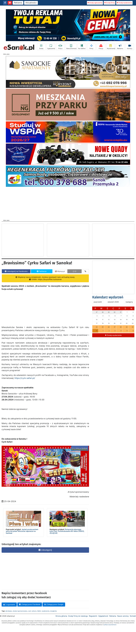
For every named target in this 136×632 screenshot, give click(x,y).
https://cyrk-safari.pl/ (25, 378)
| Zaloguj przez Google (54, 604)
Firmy (91, 48)
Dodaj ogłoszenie (95, 3)
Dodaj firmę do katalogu (78, 616)
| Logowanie (10, 604)
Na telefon (81, 48)
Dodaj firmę (110, 3)
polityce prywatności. (110, 624)
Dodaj (41, 48)
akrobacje (8, 611)
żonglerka (53, 611)
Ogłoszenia (51, 48)
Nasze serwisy (123, 616)
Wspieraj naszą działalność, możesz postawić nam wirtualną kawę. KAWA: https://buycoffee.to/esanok (46, 278)
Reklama (18, 2)
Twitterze (42, 271)
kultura (34, 611)
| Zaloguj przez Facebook (30, 604)
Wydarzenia (111, 48)
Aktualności (31, 2)
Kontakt (133, 616)
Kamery (129, 48)
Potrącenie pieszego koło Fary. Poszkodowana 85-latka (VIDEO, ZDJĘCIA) (67, 531)
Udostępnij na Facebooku (17, 271)
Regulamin (93, 616)
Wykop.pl (61, 271)
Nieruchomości (71, 48)
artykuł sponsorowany (20, 611)
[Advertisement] (68, 202)
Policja (101, 48)
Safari (39, 611)
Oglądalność (103, 616)
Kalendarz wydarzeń (107, 297)
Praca (60, 48)
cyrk (29, 611)
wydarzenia (45, 611)
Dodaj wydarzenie (125, 3)
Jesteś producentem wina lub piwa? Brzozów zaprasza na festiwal (22, 531)
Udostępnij (46, 550)
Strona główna (61, 616)
